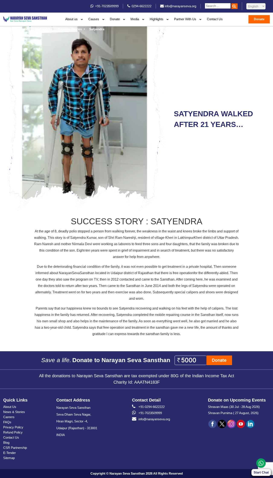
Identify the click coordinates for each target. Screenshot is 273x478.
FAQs (7, 422)
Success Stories (70, 29)
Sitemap (9, 458)
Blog (6, 442)
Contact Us (215, 19)
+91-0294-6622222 (151, 407)
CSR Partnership (15, 447)
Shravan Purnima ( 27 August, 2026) (233, 413)
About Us (9, 407)
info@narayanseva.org (154, 419)
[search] (234, 6)
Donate (115, 19)
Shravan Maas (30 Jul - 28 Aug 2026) (234, 407)
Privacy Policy (13, 427)
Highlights (156, 19)
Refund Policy (13, 432)
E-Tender (9, 453)
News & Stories (14, 412)
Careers (9, 417)
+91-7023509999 (150, 413)
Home (23, 29)
